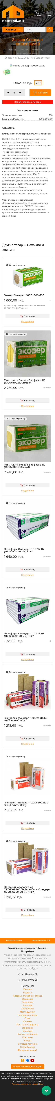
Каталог (24, 49)
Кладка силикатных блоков (27, 995)
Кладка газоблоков (28, 1034)
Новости (27, 992)
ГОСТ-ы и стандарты (27, 1024)
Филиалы (27, 1005)
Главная (12, 49)
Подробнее (27, 321)
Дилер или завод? (27, 1050)
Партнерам (27, 1002)
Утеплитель (37, 49)
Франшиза (27, 999)
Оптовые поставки (27, 1043)
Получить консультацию (27, 1066)
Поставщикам (27, 1011)
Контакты (27, 1037)
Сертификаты (27, 1047)
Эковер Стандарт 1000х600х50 (27, 41)
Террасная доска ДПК (14, 940)
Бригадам (27, 1031)
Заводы (27, 1040)
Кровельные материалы (41, 940)
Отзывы (27, 1021)
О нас (27, 1018)
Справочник (27, 1008)
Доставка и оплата (27, 1015)
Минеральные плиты (27, 53)
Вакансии (27, 1027)
